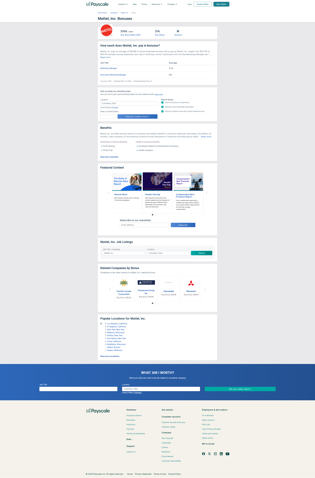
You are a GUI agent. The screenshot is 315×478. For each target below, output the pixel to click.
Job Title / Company (111, 249)
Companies (114, 13)
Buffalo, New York (114, 335)
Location (150, 249)
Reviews (178, 35)
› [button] (206, 192)
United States (102, 13)
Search (201, 253)
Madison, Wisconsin (116, 332)
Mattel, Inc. (124, 13)
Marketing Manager (108, 68)
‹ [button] (108, 192)
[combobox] (129, 103)
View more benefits (109, 157)
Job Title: (43, 384)
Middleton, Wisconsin (116, 344)
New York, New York (115, 329)
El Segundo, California (116, 326)
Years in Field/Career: (109, 111)
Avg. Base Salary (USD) (131, 35)
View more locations (109, 356)
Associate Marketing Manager (113, 75)
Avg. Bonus (160, 35)
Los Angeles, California (117, 323)
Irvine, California (114, 341)
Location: (104, 100)
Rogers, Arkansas (114, 350)
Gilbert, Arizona (113, 347)
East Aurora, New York (116, 338)
